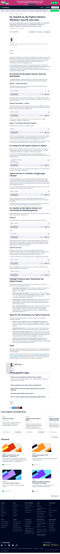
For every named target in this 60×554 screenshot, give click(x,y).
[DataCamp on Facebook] (1, 545)
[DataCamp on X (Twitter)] (5, 545)
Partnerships (3, 512)
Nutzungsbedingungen (4, 550)
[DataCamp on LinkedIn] (9, 545)
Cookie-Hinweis (14, 548)
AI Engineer (51, 527)
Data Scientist (51, 525)
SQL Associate (51, 523)
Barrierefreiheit (36, 548)
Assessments (15, 514)
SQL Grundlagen (28, 523)
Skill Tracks (15, 506)
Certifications (15, 510)
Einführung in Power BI (17, 527)
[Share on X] (21, 408)
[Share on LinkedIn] (13, 408)
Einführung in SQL (16, 523)
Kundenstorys (27, 512)
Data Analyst (51, 521)
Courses (14, 508)
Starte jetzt (53, 2)
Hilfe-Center (3, 514)
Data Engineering (4, 525)
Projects (14, 512)
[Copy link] (11, 408)
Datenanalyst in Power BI (42, 529)
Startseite (11, 13)
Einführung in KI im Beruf (17, 530)
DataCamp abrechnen (41, 511)
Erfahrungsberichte (40, 513)
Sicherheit (41, 548)
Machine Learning (4, 523)
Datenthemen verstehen (29, 533)
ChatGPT (50, 515)
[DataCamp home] (9, 543)
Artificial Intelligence (53, 510)
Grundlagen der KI (28, 521)
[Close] (58, 3)
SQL (49, 508)
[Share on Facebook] (16, 408)
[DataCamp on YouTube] (13, 545)
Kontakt (2, 515)
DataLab (14, 515)
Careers (2, 508)
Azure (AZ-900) (52, 530)
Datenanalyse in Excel (17, 529)
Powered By (42, 94)
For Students (39, 506)
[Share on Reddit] (18, 408)
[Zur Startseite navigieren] (5, 7)
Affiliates (2, 510)
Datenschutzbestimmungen (5, 548)
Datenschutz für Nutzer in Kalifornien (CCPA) (25, 548)
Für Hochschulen (40, 515)
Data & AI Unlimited (29, 510)
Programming (3, 527)
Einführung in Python (8, 418)
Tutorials (16, 13)
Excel (50, 514)
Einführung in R (16, 525)
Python (21, 13)
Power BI (50, 512)
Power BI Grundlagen (29, 528)
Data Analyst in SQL (41, 521)
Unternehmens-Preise (29, 506)
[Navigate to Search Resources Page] (41, 11)
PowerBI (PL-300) (52, 529)
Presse (2, 506)
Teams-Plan (27, 508)
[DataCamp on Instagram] (16, 545)
